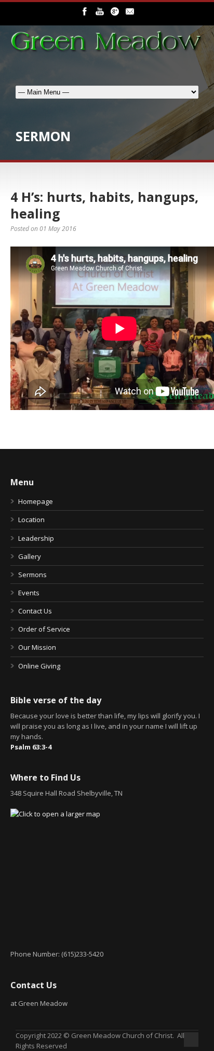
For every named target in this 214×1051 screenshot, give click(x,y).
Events (28, 592)
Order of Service (44, 629)
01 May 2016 (57, 228)
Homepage (35, 501)
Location (31, 519)
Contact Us (35, 611)
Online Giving (39, 666)
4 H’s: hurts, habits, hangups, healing (104, 205)
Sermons (32, 574)
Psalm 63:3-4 (30, 747)
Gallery (29, 556)
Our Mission (37, 647)
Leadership (36, 538)
